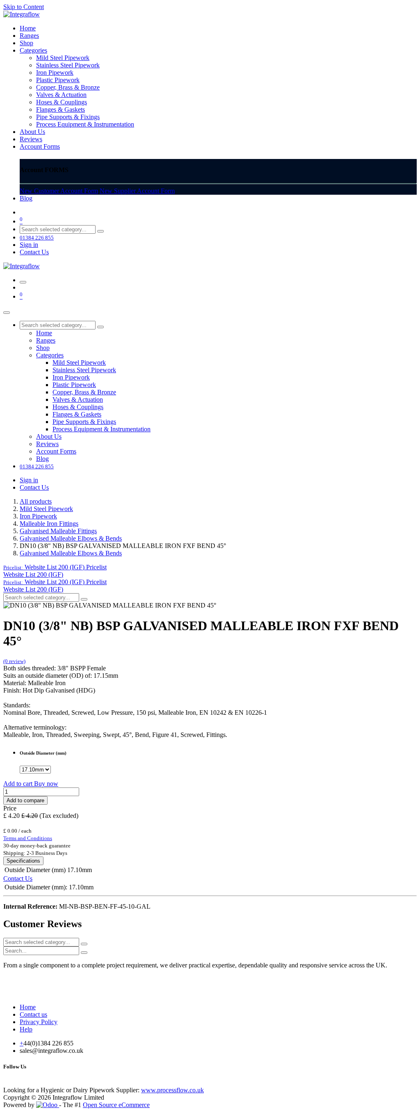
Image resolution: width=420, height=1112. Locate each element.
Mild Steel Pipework (46, 508)
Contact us (33, 1014)
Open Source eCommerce (116, 1104)
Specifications (23, 861)
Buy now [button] (46, 783)
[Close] (6, 312)
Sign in (29, 244)
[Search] (100, 231)
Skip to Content (23, 6)
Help (26, 1029)
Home (28, 1007)
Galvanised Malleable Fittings (58, 530)
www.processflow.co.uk (172, 1090)
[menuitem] (28, 28)
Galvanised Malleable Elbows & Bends (71, 538)
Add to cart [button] (18, 783)
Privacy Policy (38, 1021)
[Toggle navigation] (23, 282)
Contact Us (34, 252)
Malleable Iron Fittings (49, 523)
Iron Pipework (38, 516)
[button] (55, 567)
